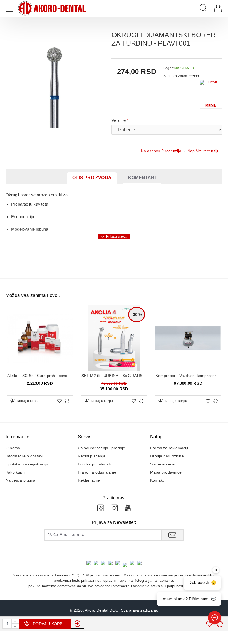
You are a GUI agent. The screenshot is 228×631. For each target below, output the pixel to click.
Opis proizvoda (91, 177)
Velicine (118, 120)
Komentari (142, 177)
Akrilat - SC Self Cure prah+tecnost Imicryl (40, 375)
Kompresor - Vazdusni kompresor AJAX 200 (188, 375)
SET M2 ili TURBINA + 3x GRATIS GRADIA (114, 375)
